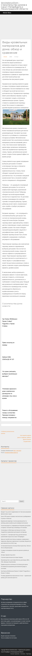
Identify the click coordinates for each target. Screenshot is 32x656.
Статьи (16, 56)
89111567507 (17, 450)
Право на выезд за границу (8, 344)
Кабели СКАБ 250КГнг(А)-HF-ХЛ (8, 358)
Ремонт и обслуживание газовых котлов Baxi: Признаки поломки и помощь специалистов (10, 414)
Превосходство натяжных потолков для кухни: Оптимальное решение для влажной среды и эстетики (14, 566)
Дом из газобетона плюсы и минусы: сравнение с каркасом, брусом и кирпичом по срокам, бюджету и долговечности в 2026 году (16, 541)
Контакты (22, 653)
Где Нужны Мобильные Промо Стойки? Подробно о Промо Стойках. (9, 322)
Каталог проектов (14, 653)
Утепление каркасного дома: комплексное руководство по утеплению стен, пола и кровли (9, 393)
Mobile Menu (7, 13)
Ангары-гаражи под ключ (8, 555)
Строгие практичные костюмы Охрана (12, 557)
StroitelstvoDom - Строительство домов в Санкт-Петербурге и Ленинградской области (14, 6)
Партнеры (28, 653)
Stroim (5, 56)
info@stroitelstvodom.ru (11, 452)
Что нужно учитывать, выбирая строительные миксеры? (9, 374)
